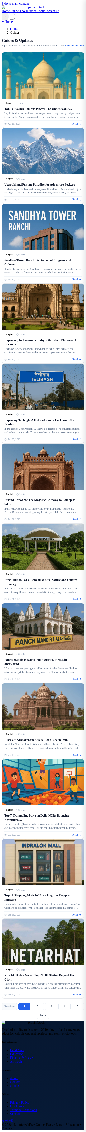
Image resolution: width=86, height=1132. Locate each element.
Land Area (17, 1050)
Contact (15, 1082)
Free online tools (74, 45)
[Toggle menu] (11, 16)
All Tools (16, 1061)
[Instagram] (6, 1121)
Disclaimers (17, 1106)
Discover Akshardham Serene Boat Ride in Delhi (36, 739)
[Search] (5, 16)
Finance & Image (21, 1057)
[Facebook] (3, 1121)
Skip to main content (15, 3)
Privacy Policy (19, 1102)
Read (75, 123)
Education (16, 1054)
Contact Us (52, 11)
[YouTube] (11, 1121)
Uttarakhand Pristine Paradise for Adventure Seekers (39, 184)
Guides (31, 11)
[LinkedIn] (9, 1121)
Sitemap (15, 1113)
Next (43, 1015)
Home (6, 11)
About (40, 11)
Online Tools (18, 11)
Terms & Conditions (23, 1110)
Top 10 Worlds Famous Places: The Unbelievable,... (38, 108)
